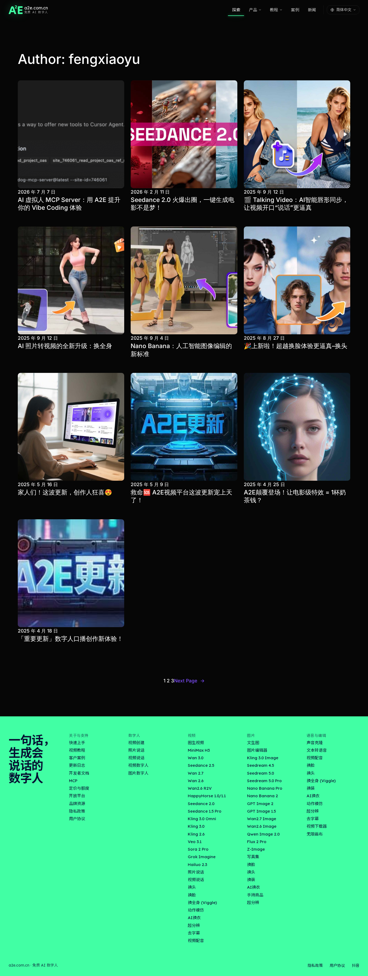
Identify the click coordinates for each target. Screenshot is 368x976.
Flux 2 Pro (256, 841)
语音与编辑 (316, 735)
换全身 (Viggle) (202, 902)
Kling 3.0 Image (262, 757)
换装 (251, 879)
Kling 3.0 (196, 826)
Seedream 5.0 (260, 773)
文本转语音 (317, 750)
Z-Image (256, 849)
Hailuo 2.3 (197, 864)
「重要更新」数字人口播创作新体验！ (70, 638)
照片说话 (136, 750)
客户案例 (77, 757)
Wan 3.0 (195, 757)
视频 (192, 735)
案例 (295, 9)
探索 (236, 9)
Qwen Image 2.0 (263, 834)
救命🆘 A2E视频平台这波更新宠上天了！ (181, 496)
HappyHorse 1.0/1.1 (207, 795)
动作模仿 (196, 910)
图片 (251, 735)
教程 (274, 9)
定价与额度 (79, 788)
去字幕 (194, 933)
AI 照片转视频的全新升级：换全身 (65, 345)
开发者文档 (79, 773)
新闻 (312, 9)
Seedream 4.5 (260, 765)
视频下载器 (317, 826)
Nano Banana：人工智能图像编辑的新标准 (181, 349)
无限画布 (315, 834)
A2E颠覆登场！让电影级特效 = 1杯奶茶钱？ (295, 496)
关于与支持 (79, 735)
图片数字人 (138, 773)
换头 (192, 887)
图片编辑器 (257, 750)
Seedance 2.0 (201, 803)
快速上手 (77, 742)
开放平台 (77, 795)
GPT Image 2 (260, 803)
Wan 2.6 (196, 780)
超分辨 (194, 925)
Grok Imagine (202, 856)
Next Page (189, 680)
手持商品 (255, 895)
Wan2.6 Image (261, 826)
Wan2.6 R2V (200, 788)
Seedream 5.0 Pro (264, 780)
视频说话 (136, 757)
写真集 (253, 856)
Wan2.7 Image (261, 818)
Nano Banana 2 (262, 795)
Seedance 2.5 (201, 765)
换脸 (192, 895)
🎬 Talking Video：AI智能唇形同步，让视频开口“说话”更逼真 (296, 203)
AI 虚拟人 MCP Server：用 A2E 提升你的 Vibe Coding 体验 (69, 203)
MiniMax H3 (199, 750)
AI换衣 (194, 917)
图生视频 (196, 742)
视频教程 (77, 750)
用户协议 (77, 818)
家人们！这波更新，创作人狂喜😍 (65, 492)
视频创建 (136, 742)
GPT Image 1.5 (261, 811)
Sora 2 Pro (198, 849)
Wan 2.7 (195, 773)
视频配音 (196, 940)
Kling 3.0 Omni (202, 818)
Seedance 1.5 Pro (204, 811)
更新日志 (77, 765)
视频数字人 (138, 765)
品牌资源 (77, 803)
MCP (73, 780)
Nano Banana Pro (264, 788)
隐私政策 (77, 811)
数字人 (134, 735)
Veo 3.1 (195, 841)
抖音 (355, 965)
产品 (253, 9)
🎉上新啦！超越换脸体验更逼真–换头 (295, 345)
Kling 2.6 (196, 834)
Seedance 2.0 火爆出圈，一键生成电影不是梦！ (182, 203)
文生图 (253, 742)
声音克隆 (315, 742)
